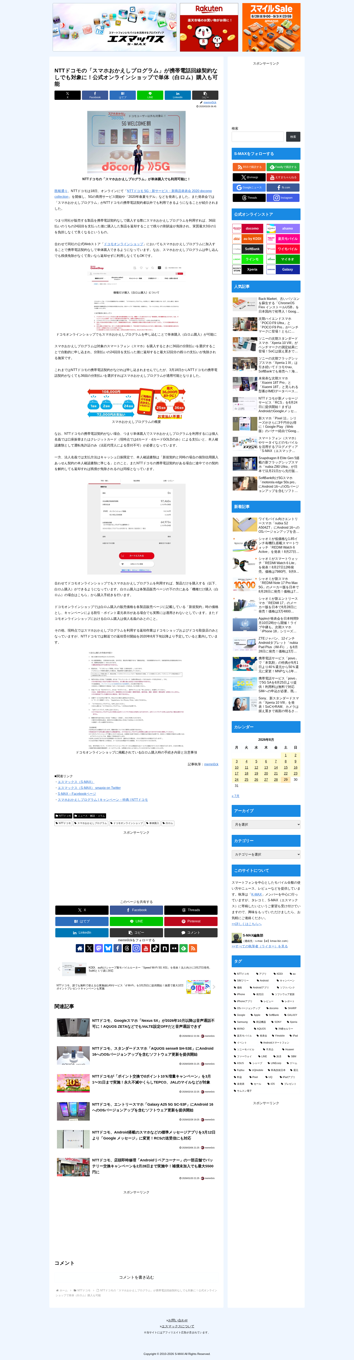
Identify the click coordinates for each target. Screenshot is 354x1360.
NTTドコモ (65, 815)
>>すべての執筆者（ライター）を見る (260, 946)
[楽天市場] (209, 27)
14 (276, 767)
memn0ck (211, 764)
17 (236, 773)
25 (246, 779)
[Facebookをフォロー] (117, 948)
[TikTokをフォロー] (155, 948)
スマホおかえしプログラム (92, 823)
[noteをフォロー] (165, 948)
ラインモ (252, 259)
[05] (136, 700)
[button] (205, 95)
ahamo (287, 228)
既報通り (61, 191)
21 (276, 773)
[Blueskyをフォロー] (108, 948)
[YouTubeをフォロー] (146, 948)
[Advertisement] (136, 864)
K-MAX (256, 894)
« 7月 (235, 796)
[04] (136, 401)
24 (236, 779)
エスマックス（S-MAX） (76, 782)
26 (256, 779)
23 (295, 773)
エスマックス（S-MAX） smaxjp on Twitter (89, 788)
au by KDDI (252, 238)
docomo (252, 228)
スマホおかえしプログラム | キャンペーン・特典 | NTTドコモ (103, 799)
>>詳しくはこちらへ (247, 924)
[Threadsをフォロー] (127, 948)
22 (286, 773)
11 (246, 767)
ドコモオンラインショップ (123, 244)
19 (256, 773)
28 (276, 779)
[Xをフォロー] (89, 948)
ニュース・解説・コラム (91, 815)
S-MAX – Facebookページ (77, 794)
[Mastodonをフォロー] (99, 948)
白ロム (169, 823)
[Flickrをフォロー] (174, 948)
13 (266, 767)
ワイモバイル (287, 249)
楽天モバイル (288, 238)
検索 (235, 128)
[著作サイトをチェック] (80, 948)
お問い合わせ (178, 1320)
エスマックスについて (178, 1326)
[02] (136, 298)
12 (256, 767)
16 (295, 767)
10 (236, 767)
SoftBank (252, 249)
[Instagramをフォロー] (136, 948)
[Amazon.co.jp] (271, 27)
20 (266, 773)
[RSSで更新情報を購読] (193, 948)
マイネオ (287, 259)
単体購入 (154, 823)
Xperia (252, 269)
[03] (136, 526)
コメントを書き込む (136, 1277)
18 (246, 773)
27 (266, 779)
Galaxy (287, 269)
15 (286, 767)
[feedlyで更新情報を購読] (183, 948)
